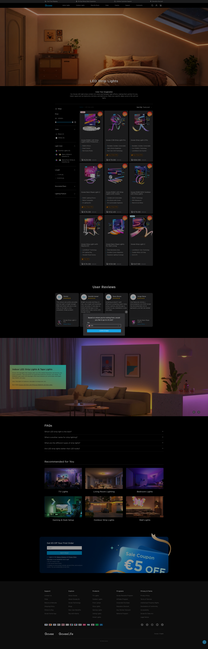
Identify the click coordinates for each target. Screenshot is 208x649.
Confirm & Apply (104, 330)
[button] (104, 325)
